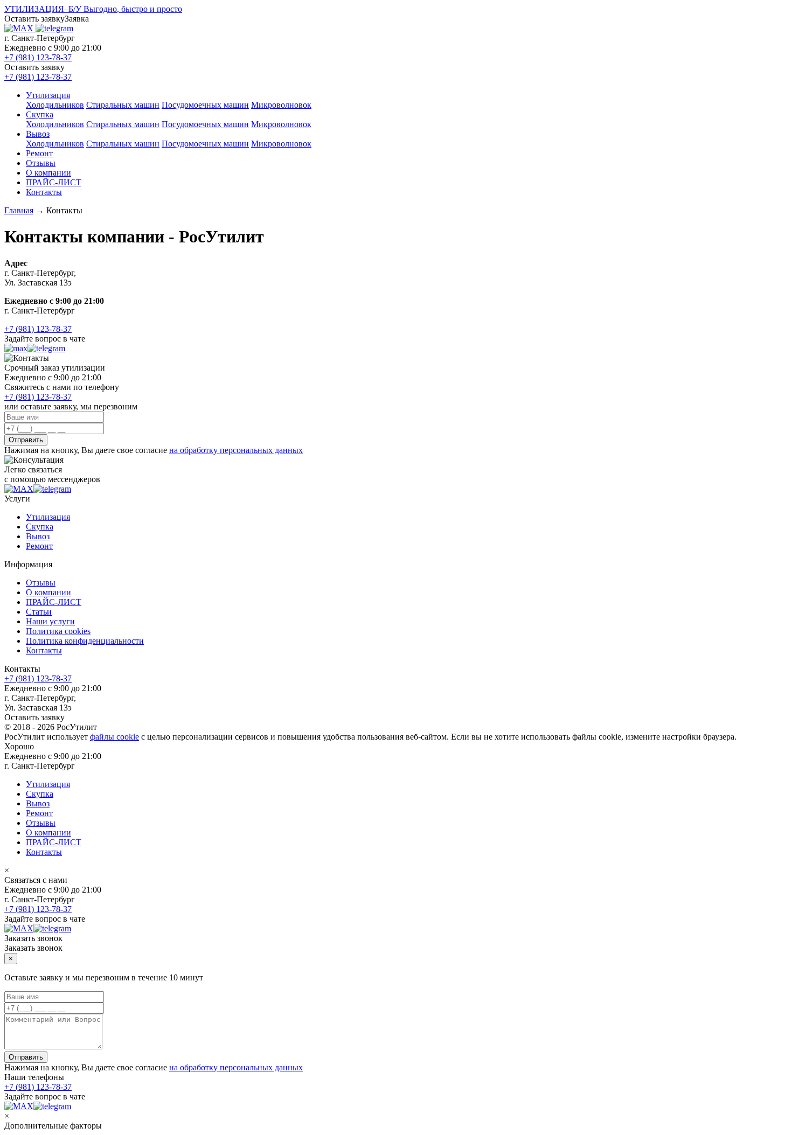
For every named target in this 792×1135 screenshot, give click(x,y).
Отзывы (40, 163)
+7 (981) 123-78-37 (38, 57)
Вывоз (38, 133)
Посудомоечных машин (205, 104)
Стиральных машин (122, 104)
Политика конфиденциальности (85, 640)
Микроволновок (281, 104)
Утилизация (48, 95)
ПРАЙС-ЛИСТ (53, 182)
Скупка (39, 114)
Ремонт (39, 153)
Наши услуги (50, 621)
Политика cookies (58, 631)
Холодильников (55, 104)
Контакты (44, 192)
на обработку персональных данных (236, 450)
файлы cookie (114, 736)
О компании (48, 172)
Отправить (26, 440)
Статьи (39, 611)
